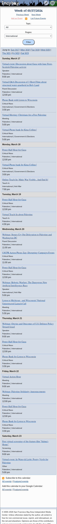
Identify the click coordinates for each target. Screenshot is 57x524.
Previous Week (22, 15)
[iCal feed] (3, 478)
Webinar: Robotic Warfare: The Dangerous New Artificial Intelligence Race (24, 284)
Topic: (28, 23)
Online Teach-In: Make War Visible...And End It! (25, 179)
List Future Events (38, 18)
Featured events (20, 481)
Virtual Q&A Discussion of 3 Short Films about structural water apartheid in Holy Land (24, 83)
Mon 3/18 (25, 50)
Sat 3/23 (25, 53)
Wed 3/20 (45, 50)
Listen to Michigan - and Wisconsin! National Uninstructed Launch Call (23, 302)
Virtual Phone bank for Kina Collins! (19, 129)
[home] (25, 3)
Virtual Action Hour (11, 376)
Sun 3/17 (15, 50)
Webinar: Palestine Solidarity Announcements (23, 391)
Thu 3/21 (6, 53)
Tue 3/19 (35, 50)
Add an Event (16, 18)
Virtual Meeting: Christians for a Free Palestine (24, 114)
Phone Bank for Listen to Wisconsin (19, 356)
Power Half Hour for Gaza (14, 149)
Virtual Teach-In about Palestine (17, 214)
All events (6, 481)
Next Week (36, 15)
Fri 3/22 (15, 53)
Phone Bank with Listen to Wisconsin (19, 99)
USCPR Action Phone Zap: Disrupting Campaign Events (28, 252)
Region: (28, 32)
